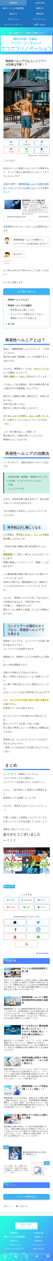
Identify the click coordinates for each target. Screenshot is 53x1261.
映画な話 (39, 1241)
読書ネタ (39, 1237)
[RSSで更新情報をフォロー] (26, 944)
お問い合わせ (38, 1249)
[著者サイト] (15, 922)
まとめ (11, 324)
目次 (24, 291)
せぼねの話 (10, 886)
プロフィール (14, 1245)
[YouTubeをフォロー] (15, 937)
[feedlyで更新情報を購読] (38, 937)
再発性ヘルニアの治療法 (20, 305)
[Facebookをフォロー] (15, 929)
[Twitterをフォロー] (38, 922)
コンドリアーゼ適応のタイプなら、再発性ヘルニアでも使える (27, 316)
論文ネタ (14, 1241)
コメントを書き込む (26, 1196)
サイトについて (38, 1245)
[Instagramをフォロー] (38, 929)
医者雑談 (14, 1233)
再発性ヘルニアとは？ (18, 300)
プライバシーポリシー (14, 1249)
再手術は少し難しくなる (22, 310)
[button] (47, 631)
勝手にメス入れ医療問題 (14, 1237)
